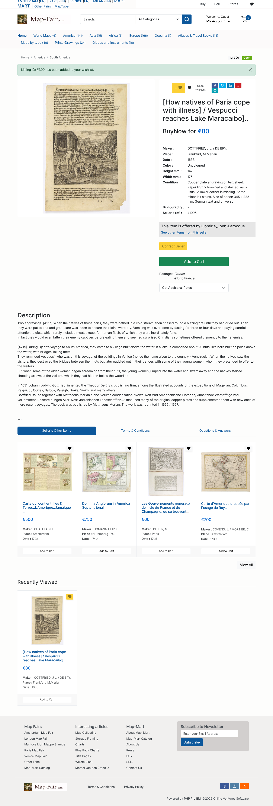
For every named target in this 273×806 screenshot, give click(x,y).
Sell (217, 4)
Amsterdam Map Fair (38, 733)
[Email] (215, 90)
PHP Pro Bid (192, 798)
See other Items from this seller (184, 232)
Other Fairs (42, 6)
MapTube (62, 6)
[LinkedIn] (230, 85)
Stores (233, 4)
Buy (203, 4)
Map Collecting (85, 733)
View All (246, 565)
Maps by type (34, 43)
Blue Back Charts (87, 750)
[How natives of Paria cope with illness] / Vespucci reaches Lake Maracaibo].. (44, 656)
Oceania (163, 35)
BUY (129, 756)
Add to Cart (194, 261)
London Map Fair (36, 739)
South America (60, 57)
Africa (115, 35)
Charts (79, 744)
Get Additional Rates (177, 288)
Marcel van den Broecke (92, 768)
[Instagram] (234, 786)
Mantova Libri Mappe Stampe (44, 744)
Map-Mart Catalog (37, 768)
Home (22, 35)
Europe (138, 35)
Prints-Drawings (70, 43)
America (73, 35)
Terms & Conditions (101, 787)
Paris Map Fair (34, 750)
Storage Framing (86, 739)
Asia (96, 35)
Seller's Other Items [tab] (56, 430)
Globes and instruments (113, 43)
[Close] (250, 70)
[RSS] (244, 786)
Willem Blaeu (84, 762)
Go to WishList (200, 87)
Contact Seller (173, 246)
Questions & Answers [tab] (215, 430)
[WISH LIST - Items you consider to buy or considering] (252, 4)
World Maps (44, 35)
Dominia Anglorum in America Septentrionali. (106, 505)
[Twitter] (222, 85)
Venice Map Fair (35, 756)
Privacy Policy (134, 787)
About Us (132, 744)
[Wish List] (69, 448)
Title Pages (83, 756)
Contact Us (134, 768)
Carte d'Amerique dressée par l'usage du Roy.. (225, 505)
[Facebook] (215, 85)
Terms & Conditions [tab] (135, 430)
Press (130, 750)
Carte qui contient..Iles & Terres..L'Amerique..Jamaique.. (47, 507)
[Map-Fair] (44, 19)
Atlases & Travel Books (198, 35)
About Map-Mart (137, 733)
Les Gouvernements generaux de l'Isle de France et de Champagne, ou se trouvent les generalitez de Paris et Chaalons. (166, 511)
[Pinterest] (238, 85)
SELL (129, 762)
